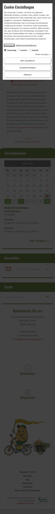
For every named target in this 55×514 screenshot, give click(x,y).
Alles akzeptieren (27, 61)
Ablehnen (28, 75)
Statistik (34, 50)
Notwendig (12, 50)
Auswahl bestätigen (27, 68)
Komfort (24, 50)
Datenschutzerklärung (26, 45)
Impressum (9, 45)
